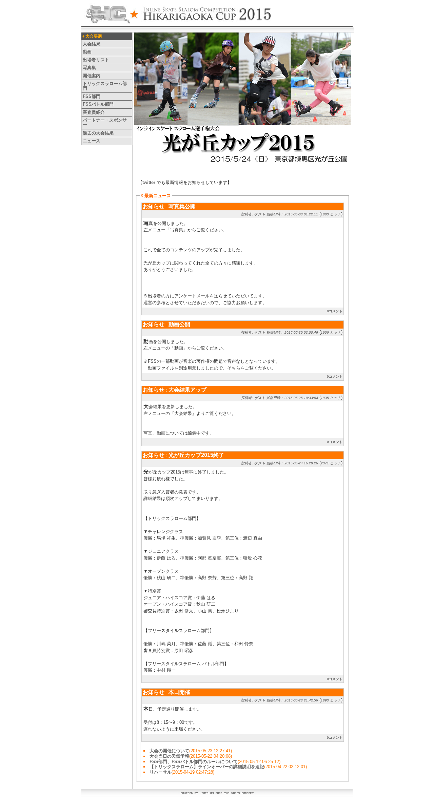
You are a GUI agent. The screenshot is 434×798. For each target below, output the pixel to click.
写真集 (89, 67)
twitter (148, 182)
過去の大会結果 (98, 132)
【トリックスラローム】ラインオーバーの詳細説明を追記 (207, 766)
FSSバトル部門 (98, 104)
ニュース (91, 140)
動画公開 (179, 324)
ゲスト (259, 214)
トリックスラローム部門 (105, 86)
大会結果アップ (187, 390)
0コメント (334, 311)
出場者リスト (96, 59)
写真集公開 (182, 206)
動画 (87, 51)
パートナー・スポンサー (105, 122)
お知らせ (153, 206)
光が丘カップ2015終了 (196, 455)
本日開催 (179, 692)
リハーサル (161, 772)
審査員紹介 (94, 112)
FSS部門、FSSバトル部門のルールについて (194, 761)
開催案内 (91, 75)
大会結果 (91, 43)
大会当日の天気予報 (169, 756)
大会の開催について (169, 750)
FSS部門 (91, 96)
